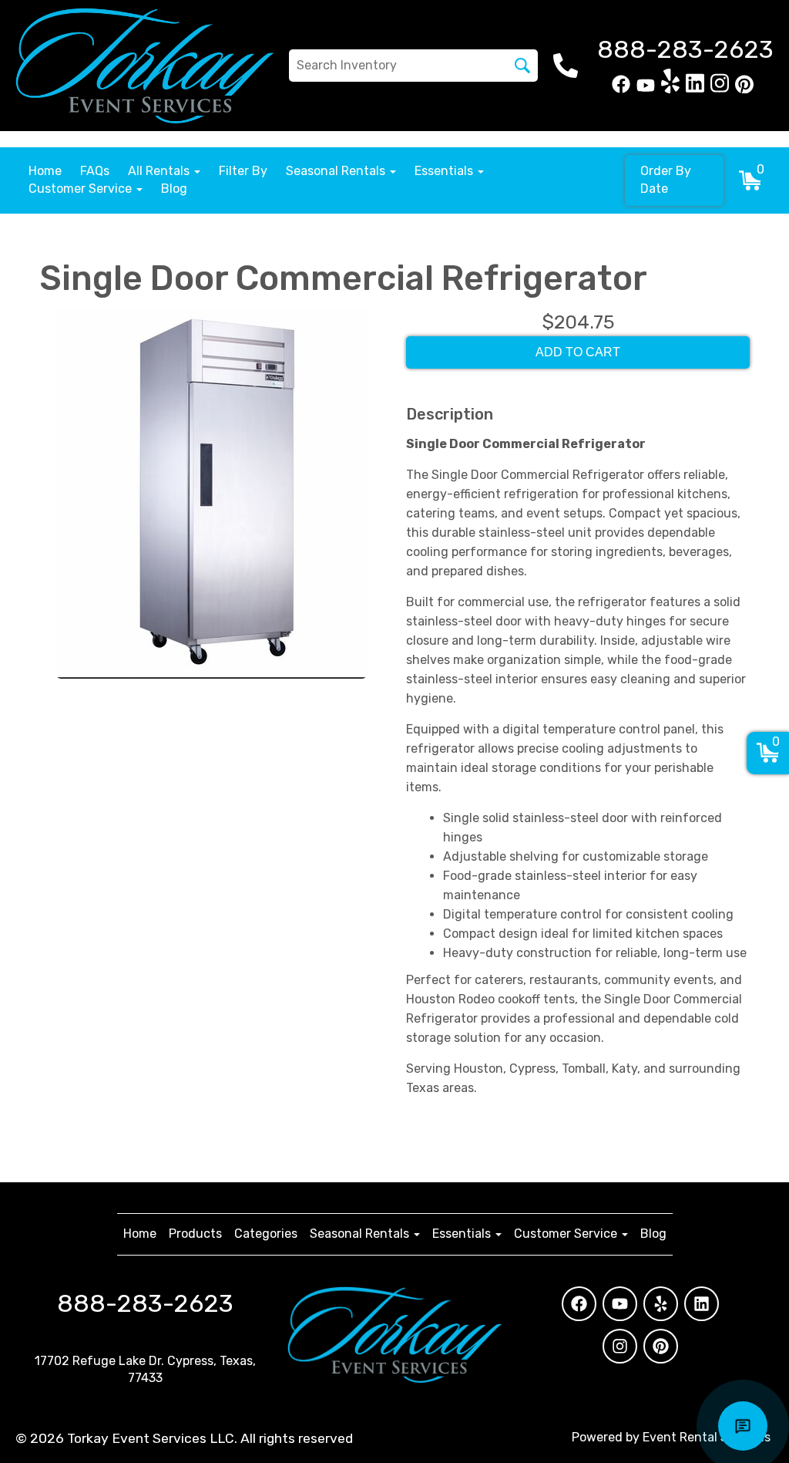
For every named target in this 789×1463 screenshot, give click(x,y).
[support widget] (742, 1426)
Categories (265, 1233)
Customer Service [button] (82, 188)
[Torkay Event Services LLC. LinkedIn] (695, 89)
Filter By (243, 170)
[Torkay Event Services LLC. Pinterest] (744, 89)
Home (45, 170)
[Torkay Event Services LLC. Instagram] (719, 89)
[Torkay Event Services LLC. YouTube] (645, 89)
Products (195, 1233)
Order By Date (665, 179)
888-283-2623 (145, 1303)
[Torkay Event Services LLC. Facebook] (621, 89)
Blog (174, 188)
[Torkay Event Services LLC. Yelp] (670, 89)
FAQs (94, 170)
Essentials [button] (445, 170)
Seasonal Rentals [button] (337, 170)
